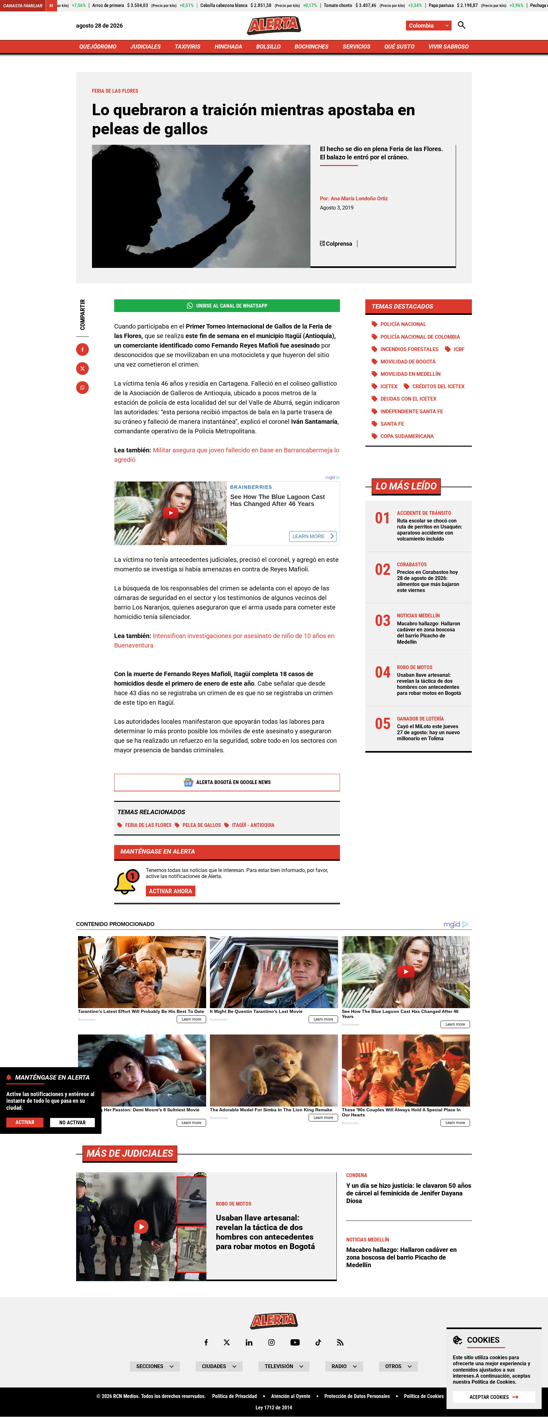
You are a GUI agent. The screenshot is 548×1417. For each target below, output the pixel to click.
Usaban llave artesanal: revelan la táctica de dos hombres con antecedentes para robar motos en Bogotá (429, 684)
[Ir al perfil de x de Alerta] (227, 1342)
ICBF (459, 349)
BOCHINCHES (312, 46)
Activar (25, 1122)
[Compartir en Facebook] (82, 349)
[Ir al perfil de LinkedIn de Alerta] (249, 1342)
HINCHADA (228, 46)
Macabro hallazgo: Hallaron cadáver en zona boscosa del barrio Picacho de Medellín (428, 633)
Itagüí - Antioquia (253, 825)
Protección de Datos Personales (357, 1396)
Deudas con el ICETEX (408, 399)
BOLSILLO (268, 46)
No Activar (72, 1122)
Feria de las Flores (148, 825)
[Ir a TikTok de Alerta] (318, 1342)
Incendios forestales (410, 349)
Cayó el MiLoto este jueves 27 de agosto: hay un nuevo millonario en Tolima (428, 732)
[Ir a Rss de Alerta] (340, 1342)
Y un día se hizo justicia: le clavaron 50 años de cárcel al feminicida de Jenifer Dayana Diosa (408, 1193)
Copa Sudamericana (407, 436)
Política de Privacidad (234, 1396)
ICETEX (389, 386)
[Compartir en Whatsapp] (82, 387)
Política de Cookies (493, 1382)
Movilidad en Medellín (410, 374)
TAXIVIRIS (187, 46)
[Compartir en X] (82, 368)
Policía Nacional (403, 324)
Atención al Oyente (290, 1396)
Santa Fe (392, 424)
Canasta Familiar (22, 5)
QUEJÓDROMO (97, 46)
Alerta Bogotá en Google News (233, 782)
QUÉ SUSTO (399, 46)
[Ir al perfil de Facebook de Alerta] (206, 1342)
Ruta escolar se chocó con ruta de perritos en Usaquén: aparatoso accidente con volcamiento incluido (429, 530)
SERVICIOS (356, 46)
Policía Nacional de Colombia (420, 337)
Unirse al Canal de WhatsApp (231, 306)
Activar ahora (170, 891)
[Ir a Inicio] (274, 25)
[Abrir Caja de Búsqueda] (462, 25)
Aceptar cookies (489, 1397)
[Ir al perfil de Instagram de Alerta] (271, 1342)
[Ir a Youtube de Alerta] (295, 1342)
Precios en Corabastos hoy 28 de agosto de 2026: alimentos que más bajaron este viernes (428, 581)
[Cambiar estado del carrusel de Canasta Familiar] (51, 5)
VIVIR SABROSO (448, 46)
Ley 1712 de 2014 (274, 1407)
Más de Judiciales (130, 1153)
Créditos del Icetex (439, 386)
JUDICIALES (145, 46)
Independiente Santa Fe (412, 412)
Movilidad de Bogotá (408, 362)
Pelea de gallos (202, 825)
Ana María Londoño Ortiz (359, 199)
